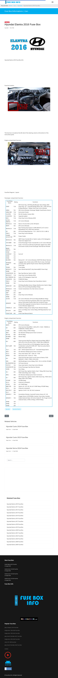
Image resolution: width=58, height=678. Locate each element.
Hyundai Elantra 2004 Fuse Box (15, 541)
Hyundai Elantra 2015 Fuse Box (15, 518)
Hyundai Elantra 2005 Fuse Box (15, 544)
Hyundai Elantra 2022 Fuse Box (15, 536)
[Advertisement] (29, 72)
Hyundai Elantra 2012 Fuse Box (15, 510)
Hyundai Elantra (17, 409)
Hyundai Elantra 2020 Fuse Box (15, 530)
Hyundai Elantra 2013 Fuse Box (15, 512)
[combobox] (16, 460)
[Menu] (52, 2)
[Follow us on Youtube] (29, 655)
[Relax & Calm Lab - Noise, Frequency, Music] (29, 619)
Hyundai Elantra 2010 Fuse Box (15, 504)
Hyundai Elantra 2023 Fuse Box (15, 539)
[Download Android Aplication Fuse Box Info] (29, 662)
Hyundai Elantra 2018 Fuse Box (15, 524)
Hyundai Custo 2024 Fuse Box (17, 426)
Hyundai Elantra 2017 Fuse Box (15, 521)
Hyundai (6, 27)
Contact (6, 649)
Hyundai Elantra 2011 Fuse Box (15, 507)
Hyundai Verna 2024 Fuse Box (17, 448)
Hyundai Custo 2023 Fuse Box (17, 437)
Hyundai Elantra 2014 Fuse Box (15, 515)
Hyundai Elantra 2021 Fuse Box (15, 533)
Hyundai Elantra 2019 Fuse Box (15, 527)
